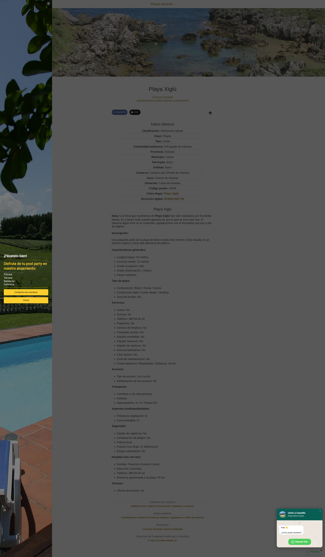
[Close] (48, 4)
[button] (320, 511)
